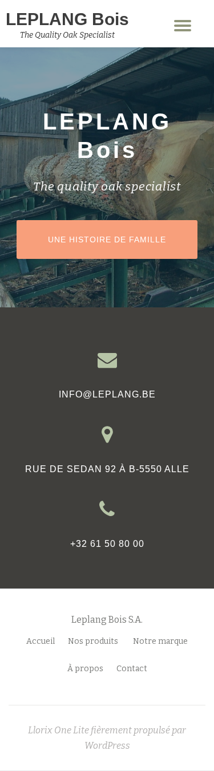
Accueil (40, 641)
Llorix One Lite (59, 730)
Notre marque (160, 641)
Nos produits (94, 641)
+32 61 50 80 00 (107, 544)
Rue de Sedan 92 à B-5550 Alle (107, 469)
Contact (131, 668)
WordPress (107, 745)
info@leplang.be (107, 394)
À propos (85, 668)
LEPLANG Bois (67, 19)
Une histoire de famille (122, 239)
